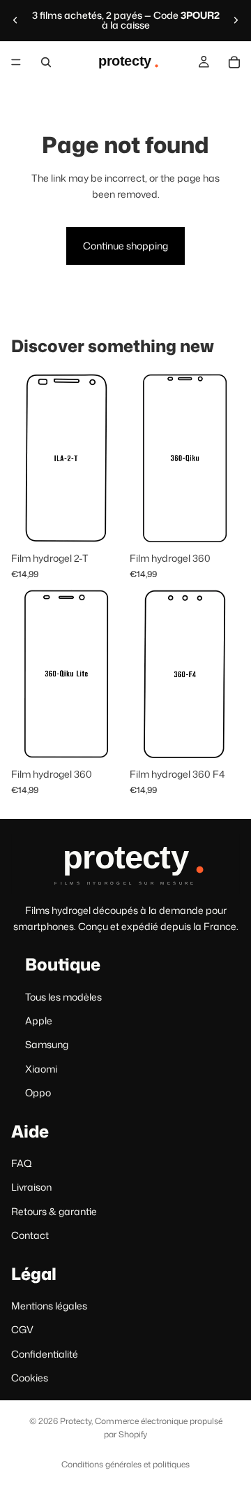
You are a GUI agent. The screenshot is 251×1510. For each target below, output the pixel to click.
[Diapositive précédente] (15, 20)
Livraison (31, 1186)
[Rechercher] (46, 62)
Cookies (29, 1377)
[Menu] (16, 62)
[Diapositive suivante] (235, 20)
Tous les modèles (63, 996)
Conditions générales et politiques (125, 1464)
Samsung (46, 1044)
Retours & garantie (54, 1211)
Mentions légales (49, 1305)
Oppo (38, 1092)
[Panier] (234, 62)
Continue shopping (125, 245)
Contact (30, 1235)
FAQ (21, 1163)
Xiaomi (41, 1068)
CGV (22, 1329)
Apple (38, 1020)
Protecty (75, 1421)
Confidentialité (44, 1353)
